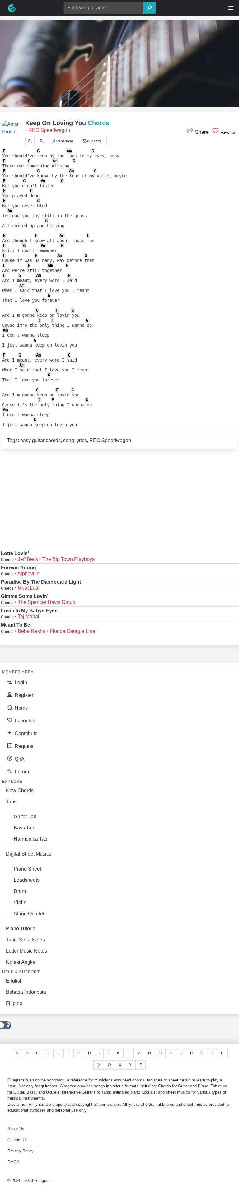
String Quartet (29, 913)
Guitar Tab (25, 816)
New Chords (20, 790)
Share (202, 132)
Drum (20, 891)
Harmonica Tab (30, 839)
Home (20, 708)
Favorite (227, 132)
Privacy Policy (20, 1151)
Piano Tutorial (21, 928)
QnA (19, 759)
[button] (231, 8)
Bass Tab (24, 827)
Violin (20, 902)
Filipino (14, 1003)
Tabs (11, 801)
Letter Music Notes (26, 951)
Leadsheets (27, 880)
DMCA (13, 1162)
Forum (21, 771)
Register (23, 695)
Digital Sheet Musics (28, 854)
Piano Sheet (27, 868)
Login (20, 682)
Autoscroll (94, 141)
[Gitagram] (12, 8)
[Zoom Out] (30, 141)
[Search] (149, 8)
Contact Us (17, 1139)
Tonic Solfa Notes (25, 939)
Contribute (25, 733)
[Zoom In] (41, 141)
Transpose (63, 141)
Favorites (24, 720)
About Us (15, 1129)
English (14, 980)
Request (23, 746)
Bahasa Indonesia (26, 992)
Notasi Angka (20, 962)
